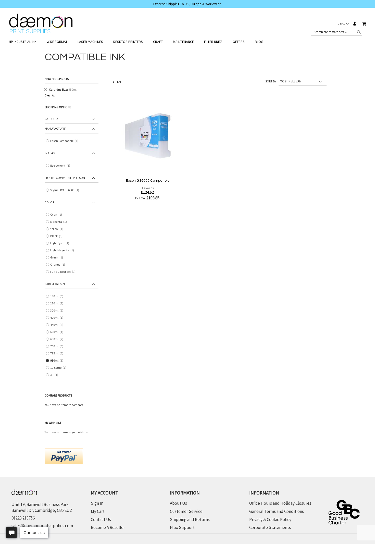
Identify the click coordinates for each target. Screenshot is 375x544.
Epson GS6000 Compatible (148, 180)
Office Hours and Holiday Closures (280, 503)
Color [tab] (49, 202)
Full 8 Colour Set (64, 272)
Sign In (354, 23)
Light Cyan (60, 243)
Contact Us (101, 519)
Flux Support (182, 527)
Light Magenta (63, 250)
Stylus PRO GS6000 (65, 190)
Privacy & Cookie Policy (270, 519)
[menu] (187, 42)
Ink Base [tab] (50, 153)
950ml (58, 360)
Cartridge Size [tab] (55, 284)
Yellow (58, 229)
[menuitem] (25, 42)
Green (57, 257)
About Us (178, 503)
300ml (58, 310)
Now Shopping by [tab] (57, 79)
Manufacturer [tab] (55, 128)
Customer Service (186, 511)
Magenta (59, 222)
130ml (58, 296)
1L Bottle (59, 368)
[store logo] (41, 23)
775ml (58, 353)
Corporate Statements (270, 527)
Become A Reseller (108, 527)
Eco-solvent (61, 166)
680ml (58, 339)
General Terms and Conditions (276, 511)
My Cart (98, 511)
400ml (58, 318)
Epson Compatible (65, 141)
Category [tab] (51, 119)
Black (57, 236)
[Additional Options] (64, 455)
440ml (58, 325)
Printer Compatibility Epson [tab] (65, 178)
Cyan (57, 215)
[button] (343, 23)
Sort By (270, 81)
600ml (58, 332)
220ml (58, 303)
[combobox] (336, 32)
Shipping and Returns (190, 519)
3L (55, 375)
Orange (58, 265)
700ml (58, 346)
